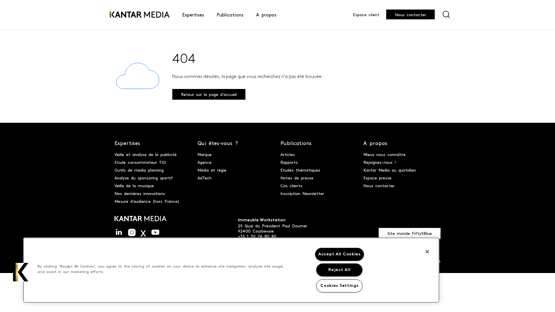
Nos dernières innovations (139, 193)
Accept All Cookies (339, 254)
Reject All (339, 270)
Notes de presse (296, 178)
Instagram (132, 232)
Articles (287, 154)
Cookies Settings (339, 286)
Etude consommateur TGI (140, 162)
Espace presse (377, 178)
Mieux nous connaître (384, 154)
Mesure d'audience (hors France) (146, 201)
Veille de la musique (134, 185)
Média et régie (211, 170)
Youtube (155, 232)
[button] (22, 272)
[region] (231, 270)
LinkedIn (118, 232)
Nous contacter (410, 14)
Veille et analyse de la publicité (145, 154)
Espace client (366, 14)
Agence (204, 162)
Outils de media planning (139, 170)
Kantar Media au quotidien (389, 170)
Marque (204, 154)
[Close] (427, 251)
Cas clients (291, 185)
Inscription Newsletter (302, 193)
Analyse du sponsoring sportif (143, 178)
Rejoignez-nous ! (379, 162)
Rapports (289, 162)
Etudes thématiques (300, 170)
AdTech (204, 178)
